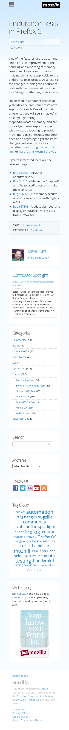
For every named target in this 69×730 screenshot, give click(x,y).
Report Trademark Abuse (27, 720)
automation (39, 511)
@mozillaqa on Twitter (22, 488)
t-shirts (40, 555)
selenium (22, 555)
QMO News (19, 357)
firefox (26, 225)
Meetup (37, 488)
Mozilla (51, 5)
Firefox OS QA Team (26, 391)
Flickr (30, 488)
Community (19, 340)
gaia (22, 541)
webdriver (50, 565)
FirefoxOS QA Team (26, 402)
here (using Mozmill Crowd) (37, 152)
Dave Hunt (17, 42)
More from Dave (37, 257)
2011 (19, 48)
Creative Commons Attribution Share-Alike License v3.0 (32, 697)
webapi (40, 565)
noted (44, 689)
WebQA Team (23, 413)
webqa (35, 569)
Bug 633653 (20, 173)
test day (49, 556)
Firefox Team (23, 396)
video (32, 565)
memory (49, 541)
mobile (42, 545)
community (34, 522)
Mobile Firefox (20, 351)
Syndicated (37, 230)
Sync (15, 362)
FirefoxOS (30, 537)
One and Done (43, 551)
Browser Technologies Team (30, 385)
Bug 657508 (20, 206)
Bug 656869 (20, 194)
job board (33, 541)
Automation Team (25, 380)
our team (22, 593)
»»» (33, 313)
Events (16, 345)
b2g (20, 517)
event (19, 532)
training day (21, 565)
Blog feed (44, 488)
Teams (16, 374)
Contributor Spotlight (30, 275)
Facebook (15, 488)
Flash (16, 541)
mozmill (36, 225)
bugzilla (45, 517)
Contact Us (18, 709)
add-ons (20, 512)
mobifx (28, 545)
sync (33, 555)
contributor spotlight (34, 526)
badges (30, 517)
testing (23, 560)
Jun (11, 48)
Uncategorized (21, 418)
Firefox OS (47, 536)
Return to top (20, 675)
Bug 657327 (20, 181)
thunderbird (43, 560)
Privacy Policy (20, 713)
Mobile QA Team (24, 407)
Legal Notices (20, 716)
